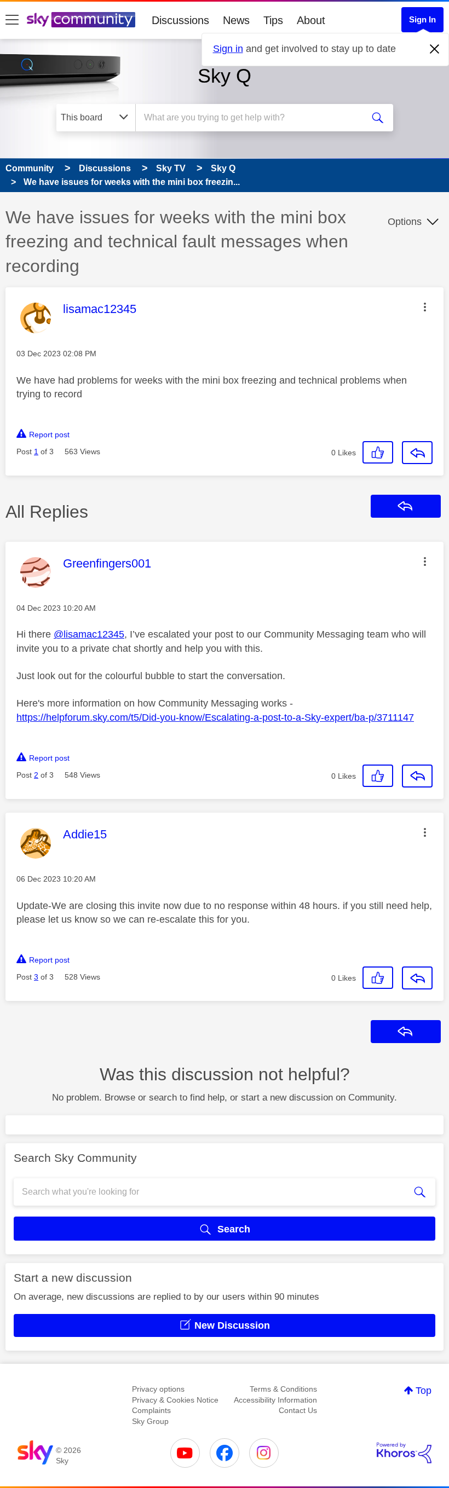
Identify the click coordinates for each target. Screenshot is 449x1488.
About (311, 20)
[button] (425, 307)
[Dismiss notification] (435, 49)
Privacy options (158, 1389)
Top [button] (423, 1390)
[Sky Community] (81, 19)
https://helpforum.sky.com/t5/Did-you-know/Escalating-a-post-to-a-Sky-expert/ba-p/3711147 (215, 717)
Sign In (422, 19)
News (236, 20)
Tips (273, 20)
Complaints (151, 1410)
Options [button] (405, 221)
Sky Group (150, 1421)
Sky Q (224, 76)
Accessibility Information (275, 1400)
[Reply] (417, 452)
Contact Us (298, 1410)
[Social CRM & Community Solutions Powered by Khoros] (404, 1453)
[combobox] (251, 117)
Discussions (180, 20)
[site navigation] (12, 20)
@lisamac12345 (89, 634)
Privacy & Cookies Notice (175, 1400)
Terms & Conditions (283, 1389)
